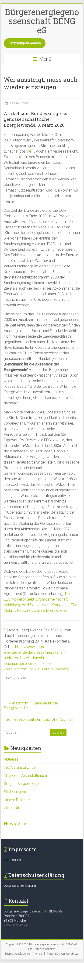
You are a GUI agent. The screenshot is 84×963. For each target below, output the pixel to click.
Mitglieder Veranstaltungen (25, 775)
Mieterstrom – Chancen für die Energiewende (31, 705)
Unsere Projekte (17, 800)
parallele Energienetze (49, 610)
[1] (32, 151)
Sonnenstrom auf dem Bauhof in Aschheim (43, 719)
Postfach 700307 (16, 916)
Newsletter (16, 823)
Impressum (12, 860)
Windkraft (11, 808)
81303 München (16, 920)
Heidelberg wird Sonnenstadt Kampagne (37, 605)
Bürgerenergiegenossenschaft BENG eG (42, 20)
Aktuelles (11, 759)
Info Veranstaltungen (21, 767)
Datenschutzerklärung (20, 885)
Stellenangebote (17, 792)
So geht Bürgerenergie (22, 783)
